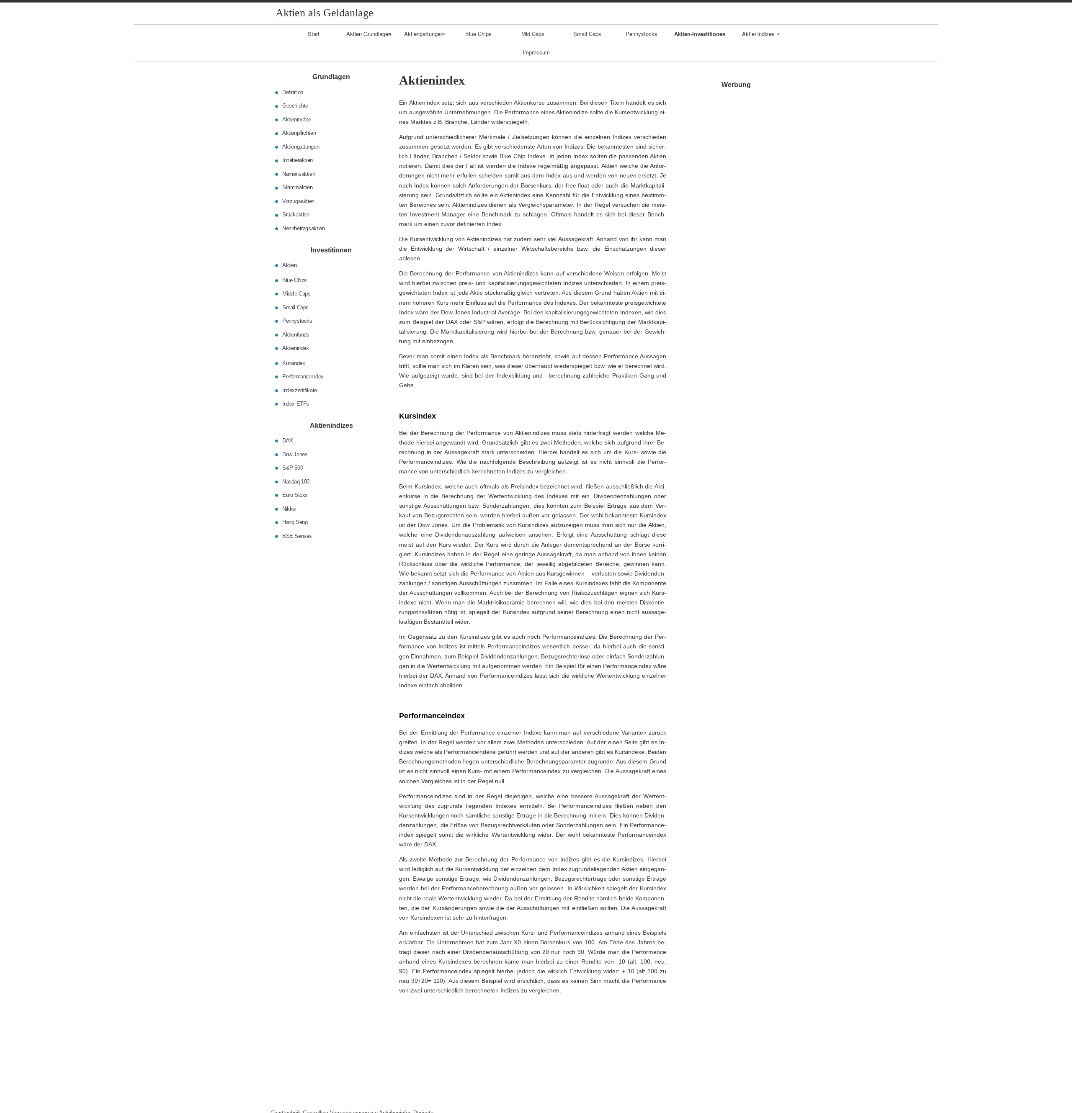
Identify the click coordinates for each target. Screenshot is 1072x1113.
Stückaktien (295, 214)
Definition (292, 92)
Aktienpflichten (299, 133)
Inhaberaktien (297, 160)
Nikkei (289, 508)
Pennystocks (641, 34)
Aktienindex (295, 348)
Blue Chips (478, 34)
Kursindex (293, 363)
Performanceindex (303, 376)
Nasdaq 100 (295, 481)
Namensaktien (298, 174)
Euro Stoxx (295, 495)
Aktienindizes (758, 34)
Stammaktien (297, 187)
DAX (287, 440)
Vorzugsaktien (298, 201)
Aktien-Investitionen (700, 34)
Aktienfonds (295, 334)
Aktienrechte (296, 119)
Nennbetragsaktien (303, 228)
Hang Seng (295, 522)
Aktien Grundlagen (368, 34)
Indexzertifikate (299, 390)
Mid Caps (532, 34)
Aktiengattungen (423, 34)
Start (314, 34)
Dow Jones (295, 454)
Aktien (289, 265)
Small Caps (587, 34)
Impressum (536, 52)
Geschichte (295, 106)
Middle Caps (296, 293)
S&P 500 (292, 468)
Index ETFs (295, 404)
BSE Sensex (297, 535)
